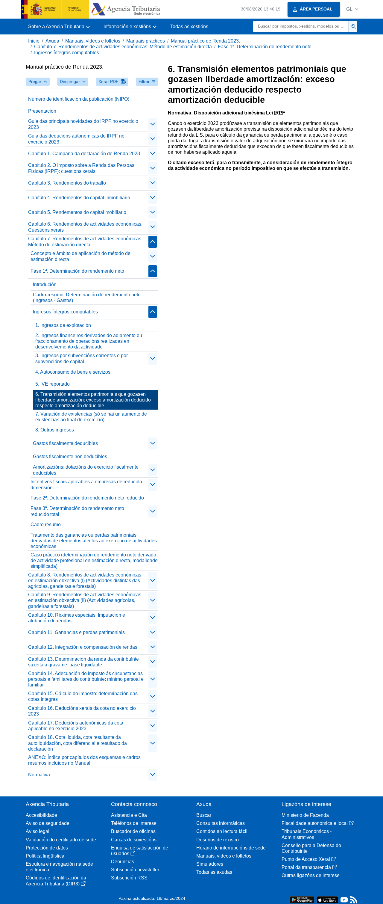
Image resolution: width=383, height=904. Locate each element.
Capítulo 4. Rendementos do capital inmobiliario (79, 197)
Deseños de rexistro (217, 839)
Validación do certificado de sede (61, 839)
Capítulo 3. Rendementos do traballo (67, 182)
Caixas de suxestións (133, 839)
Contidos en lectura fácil (221, 831)
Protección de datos (47, 847)
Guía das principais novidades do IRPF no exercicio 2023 (83, 124)
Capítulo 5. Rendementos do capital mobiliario (77, 212)
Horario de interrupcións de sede (231, 847)
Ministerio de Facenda (305, 815)
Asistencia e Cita (129, 815)
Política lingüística (45, 855)
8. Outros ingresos (54, 429)
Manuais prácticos (145, 40)
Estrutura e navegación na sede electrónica (59, 866)
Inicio (33, 40)
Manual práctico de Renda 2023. (205, 40)
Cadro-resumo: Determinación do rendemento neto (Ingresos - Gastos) (87, 297)
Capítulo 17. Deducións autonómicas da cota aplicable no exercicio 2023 (75, 725)
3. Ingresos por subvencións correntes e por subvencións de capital (81, 358)
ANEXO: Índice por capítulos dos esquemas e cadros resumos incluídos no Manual (84, 760)
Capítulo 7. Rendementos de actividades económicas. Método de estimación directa (123, 46)
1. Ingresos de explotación (63, 325)
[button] (352, 9)
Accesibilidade (41, 815)
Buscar (203, 815)
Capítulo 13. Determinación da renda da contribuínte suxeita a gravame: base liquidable (83, 662)
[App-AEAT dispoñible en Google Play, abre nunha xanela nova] (302, 899)
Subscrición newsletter (135, 869)
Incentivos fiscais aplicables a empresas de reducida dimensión (86, 484)
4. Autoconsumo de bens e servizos (72, 372)
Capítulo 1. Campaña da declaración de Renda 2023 (84, 153)
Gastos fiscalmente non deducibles (70, 456)
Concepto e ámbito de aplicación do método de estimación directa (80, 256)
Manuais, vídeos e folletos (92, 40)
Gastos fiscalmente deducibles (65, 443)
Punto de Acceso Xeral (306, 859)
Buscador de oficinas (133, 831)
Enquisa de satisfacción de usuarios (139, 850)
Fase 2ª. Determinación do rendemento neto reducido (87, 497)
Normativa (39, 774)
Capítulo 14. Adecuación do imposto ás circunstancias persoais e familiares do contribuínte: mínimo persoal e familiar (86, 679)
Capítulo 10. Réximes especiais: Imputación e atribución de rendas (76, 617)
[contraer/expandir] (152, 124)
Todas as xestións (189, 26)
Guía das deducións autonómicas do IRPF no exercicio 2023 (76, 138)
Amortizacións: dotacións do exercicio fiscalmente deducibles (86, 469)
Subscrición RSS (129, 877)
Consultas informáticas (220, 823)
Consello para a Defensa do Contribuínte (311, 848)
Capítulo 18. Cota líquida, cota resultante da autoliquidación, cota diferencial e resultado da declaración (77, 743)
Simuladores (209, 864)
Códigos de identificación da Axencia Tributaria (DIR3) (56, 880)
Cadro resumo (46, 524)
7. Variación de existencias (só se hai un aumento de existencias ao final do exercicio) (91, 416)
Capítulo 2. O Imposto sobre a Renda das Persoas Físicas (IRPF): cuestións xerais (81, 168)
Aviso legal (37, 831)
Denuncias (122, 861)
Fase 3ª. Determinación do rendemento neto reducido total (77, 511)
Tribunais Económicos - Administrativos (307, 834)
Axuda (52, 40)
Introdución (45, 284)
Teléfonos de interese (133, 823)
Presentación (42, 111)
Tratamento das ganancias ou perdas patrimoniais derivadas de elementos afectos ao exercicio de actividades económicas (94, 540)
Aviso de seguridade (47, 823)
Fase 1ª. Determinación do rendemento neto (264, 46)
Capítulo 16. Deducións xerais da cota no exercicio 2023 (82, 711)
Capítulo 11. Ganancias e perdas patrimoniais (76, 632)
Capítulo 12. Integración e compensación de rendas (82, 647)
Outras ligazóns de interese (311, 875)
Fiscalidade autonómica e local (315, 823)
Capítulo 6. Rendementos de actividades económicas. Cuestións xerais (85, 226)
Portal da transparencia (306, 867)
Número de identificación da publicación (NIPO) (78, 99)
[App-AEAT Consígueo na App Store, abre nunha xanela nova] (327, 899)
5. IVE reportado (52, 384)
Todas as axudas (214, 872)
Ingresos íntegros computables (66, 52)
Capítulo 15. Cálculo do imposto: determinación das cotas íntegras (83, 696)
